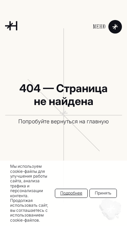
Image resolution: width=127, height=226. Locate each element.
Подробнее (71, 193)
